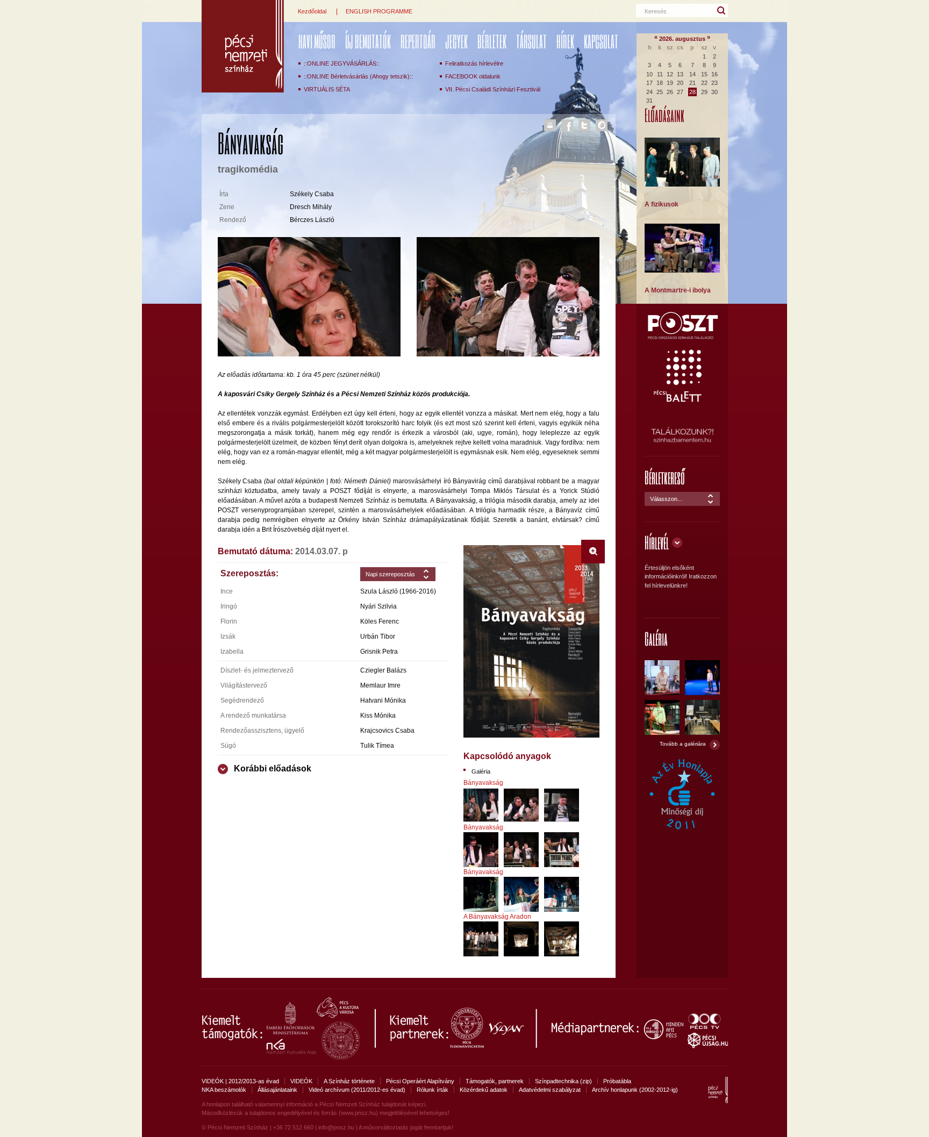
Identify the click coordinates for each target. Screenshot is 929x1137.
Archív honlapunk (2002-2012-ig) (635, 1089)
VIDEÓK (301, 1081)
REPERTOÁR (418, 41)
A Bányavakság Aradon (497, 916)
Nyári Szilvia (378, 606)
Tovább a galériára (683, 744)
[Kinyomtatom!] (550, 125)
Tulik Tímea (377, 745)
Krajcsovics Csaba (387, 730)
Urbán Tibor (377, 636)
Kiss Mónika (378, 715)
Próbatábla (617, 1081)
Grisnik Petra (379, 651)
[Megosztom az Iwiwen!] (602, 125)
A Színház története (349, 1081)
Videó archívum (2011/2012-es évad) (357, 1089)
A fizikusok (661, 204)
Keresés (656, 11)
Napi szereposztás (390, 574)
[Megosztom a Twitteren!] (584, 125)
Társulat (531, 41)
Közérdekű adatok (484, 1089)
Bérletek (491, 41)
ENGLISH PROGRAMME (379, 11)
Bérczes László (312, 220)
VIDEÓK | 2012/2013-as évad (240, 1081)
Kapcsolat (601, 41)
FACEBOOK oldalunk (473, 76)
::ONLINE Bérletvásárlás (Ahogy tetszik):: (358, 76)
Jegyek (456, 41)
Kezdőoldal (312, 11)
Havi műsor (316, 41)
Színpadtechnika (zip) (563, 1081)
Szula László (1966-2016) (398, 591)
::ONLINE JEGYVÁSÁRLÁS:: (342, 63)
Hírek (565, 41)
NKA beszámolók (224, 1089)
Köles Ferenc (379, 621)
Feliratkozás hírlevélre (474, 63)
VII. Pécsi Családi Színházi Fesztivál (492, 89)
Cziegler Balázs (383, 670)
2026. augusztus (682, 38)
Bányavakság (483, 782)
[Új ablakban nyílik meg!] (682, 337)
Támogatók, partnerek (495, 1081)
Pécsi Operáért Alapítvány (420, 1081)
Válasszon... (666, 499)
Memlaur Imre (380, 685)
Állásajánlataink (277, 1089)
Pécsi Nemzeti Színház (243, 46)
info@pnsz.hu (336, 1127)
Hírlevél (657, 542)
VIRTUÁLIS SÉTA (327, 89)
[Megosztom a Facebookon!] (567, 125)
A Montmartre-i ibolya (678, 290)
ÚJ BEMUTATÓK (368, 41)
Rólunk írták (432, 1089)
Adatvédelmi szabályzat (550, 1089)
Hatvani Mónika (383, 700)
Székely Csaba (312, 194)
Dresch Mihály (311, 207)
